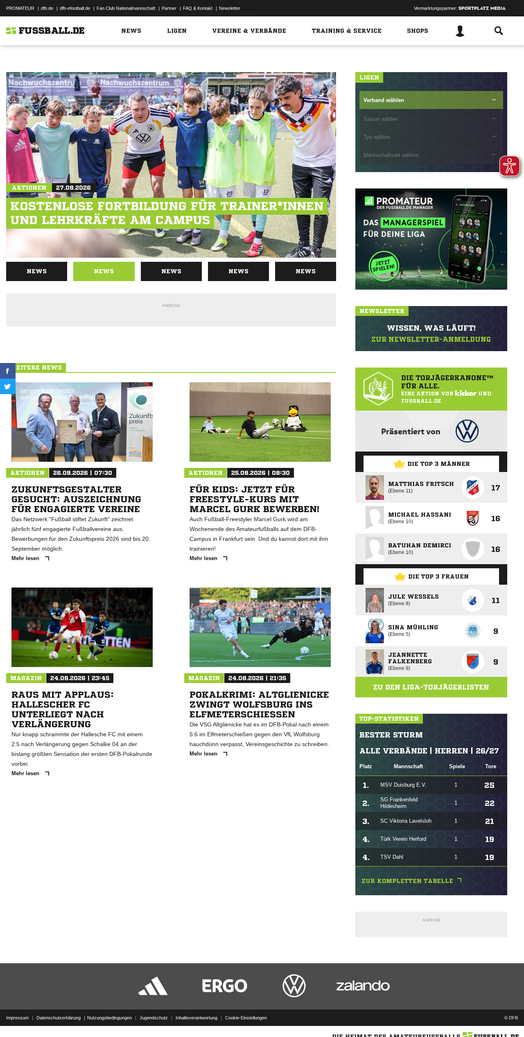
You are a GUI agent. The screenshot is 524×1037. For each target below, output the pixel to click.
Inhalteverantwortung (196, 1017)
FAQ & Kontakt (197, 8)
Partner (169, 8)
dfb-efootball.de (75, 8)
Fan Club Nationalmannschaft (126, 8)
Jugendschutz (154, 1017)
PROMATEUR (20, 8)
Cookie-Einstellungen (246, 1017)
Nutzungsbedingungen (109, 1017)
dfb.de (47, 8)
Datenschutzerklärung (58, 1017)
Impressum (17, 1017)
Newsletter (229, 8)
